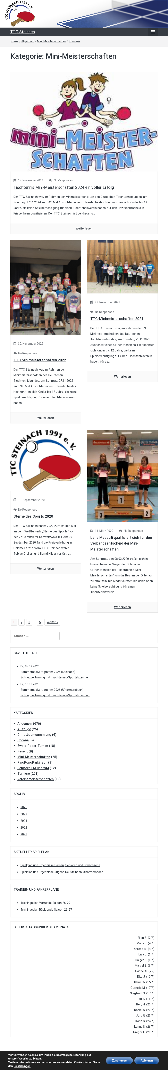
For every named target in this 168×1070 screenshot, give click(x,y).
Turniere (74, 41)
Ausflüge (24, 729)
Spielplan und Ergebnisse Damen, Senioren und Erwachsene (60, 865)
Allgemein (27, 41)
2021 (23, 834)
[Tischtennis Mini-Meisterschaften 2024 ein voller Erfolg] (84, 121)
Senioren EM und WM (33, 768)
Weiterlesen (84, 228)
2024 (23, 814)
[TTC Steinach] (84, 13)
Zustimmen (119, 1060)
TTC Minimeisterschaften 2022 (40, 360)
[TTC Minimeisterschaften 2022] (45, 287)
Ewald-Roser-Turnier (32, 746)
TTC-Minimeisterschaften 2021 (116, 318)
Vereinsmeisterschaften (35, 779)
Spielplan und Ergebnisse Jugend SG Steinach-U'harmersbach (61, 872)
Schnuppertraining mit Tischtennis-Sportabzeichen (55, 677)
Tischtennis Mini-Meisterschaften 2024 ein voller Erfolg (64, 187)
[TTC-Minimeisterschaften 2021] (122, 267)
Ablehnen (147, 1060)
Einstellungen (22, 1066)
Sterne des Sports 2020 (33, 516)
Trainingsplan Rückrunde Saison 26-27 (46, 909)
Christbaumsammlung (34, 735)
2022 (23, 827)
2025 (23, 807)
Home (14, 41)
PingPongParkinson (32, 762)
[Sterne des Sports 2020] (45, 460)
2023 (23, 821)
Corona (23, 740)
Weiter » (52, 622)
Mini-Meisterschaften (51, 41)
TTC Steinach (22, 31)
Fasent (22, 751)
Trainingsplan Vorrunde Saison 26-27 (45, 903)
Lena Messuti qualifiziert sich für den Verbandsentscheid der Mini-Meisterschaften (121, 543)
